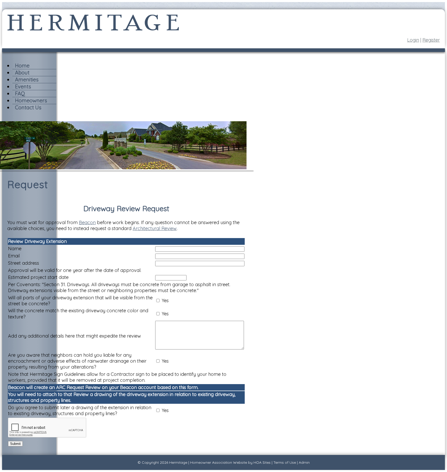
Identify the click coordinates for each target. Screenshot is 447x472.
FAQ (20, 93)
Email (14, 256)
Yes (165, 300)
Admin (304, 462)
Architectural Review (155, 228)
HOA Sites (262, 462)
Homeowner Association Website (218, 462)
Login (413, 40)
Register (431, 40)
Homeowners (31, 100)
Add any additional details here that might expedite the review (74, 336)
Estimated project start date (38, 277)
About (22, 72)
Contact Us (28, 107)
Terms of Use (284, 462)
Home (22, 65)
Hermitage (178, 462)
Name (14, 249)
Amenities (27, 79)
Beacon (87, 222)
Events (23, 86)
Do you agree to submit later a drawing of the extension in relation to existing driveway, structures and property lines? (79, 410)
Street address (23, 263)
